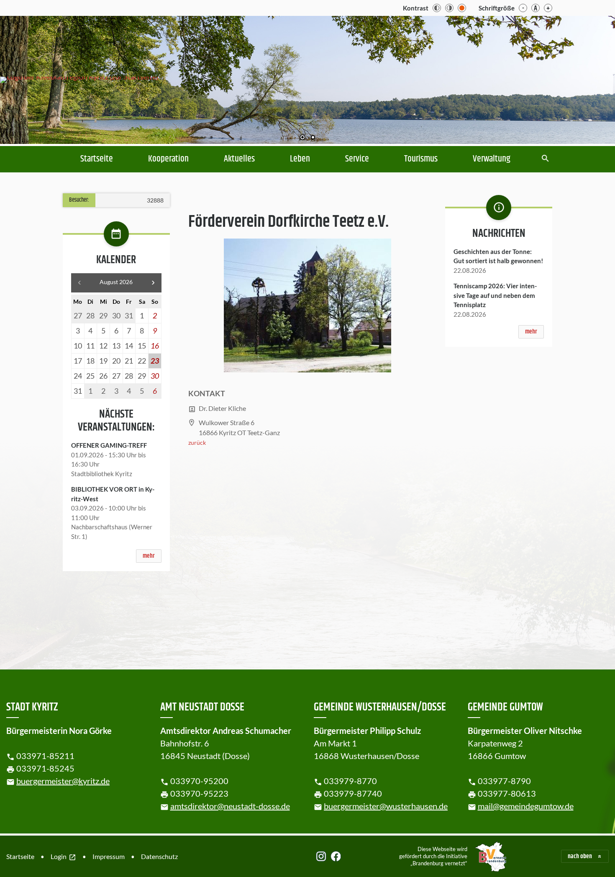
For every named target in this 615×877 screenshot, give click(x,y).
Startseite (96, 159)
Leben (300, 159)
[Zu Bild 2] (313, 138)
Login (63, 857)
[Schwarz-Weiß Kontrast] (437, 8)
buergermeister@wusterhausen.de (386, 806)
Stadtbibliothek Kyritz (101, 473)
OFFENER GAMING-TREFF (109, 445)
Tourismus (421, 159)
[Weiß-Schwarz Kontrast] (449, 8)
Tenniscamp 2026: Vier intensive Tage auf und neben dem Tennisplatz (495, 295)
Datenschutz (159, 856)
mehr (149, 556)
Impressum (108, 856)
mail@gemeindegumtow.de (526, 806)
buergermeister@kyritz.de (63, 781)
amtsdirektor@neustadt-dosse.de (230, 806)
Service (357, 159)
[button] (581, 80)
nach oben (580, 856)
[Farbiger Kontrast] (462, 8)
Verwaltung (491, 159)
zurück (197, 442)
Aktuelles (239, 159)
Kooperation (168, 159)
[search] (545, 159)
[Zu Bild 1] (302, 138)
